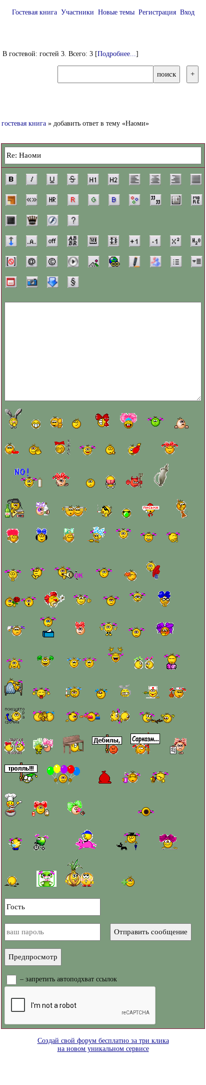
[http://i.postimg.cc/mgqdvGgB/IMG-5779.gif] (177, 746)
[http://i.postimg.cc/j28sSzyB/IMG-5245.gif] (173, 537)
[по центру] (155, 179)
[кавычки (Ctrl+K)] (31, 199)
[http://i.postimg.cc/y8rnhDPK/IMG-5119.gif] (104, 573)
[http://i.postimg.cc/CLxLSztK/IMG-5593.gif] (42, 535)
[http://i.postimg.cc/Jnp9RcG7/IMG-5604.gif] (54, 599)
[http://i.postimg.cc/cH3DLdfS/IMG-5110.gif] (12, 448)
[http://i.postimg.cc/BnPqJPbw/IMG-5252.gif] (119, 715)
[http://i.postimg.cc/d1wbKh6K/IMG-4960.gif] (112, 449)
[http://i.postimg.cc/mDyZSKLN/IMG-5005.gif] (86, 839)
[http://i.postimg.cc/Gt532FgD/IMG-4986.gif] (145, 743)
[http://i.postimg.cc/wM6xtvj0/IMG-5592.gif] (155, 420)
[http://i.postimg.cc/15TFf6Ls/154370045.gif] (13, 688)
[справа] (175, 179)
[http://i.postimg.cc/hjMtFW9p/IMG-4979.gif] (42, 691)
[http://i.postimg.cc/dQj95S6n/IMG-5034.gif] (116, 657)
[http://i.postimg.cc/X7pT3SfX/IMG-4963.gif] (150, 510)
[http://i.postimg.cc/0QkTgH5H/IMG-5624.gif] (128, 421)
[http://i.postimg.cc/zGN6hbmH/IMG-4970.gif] (14, 663)
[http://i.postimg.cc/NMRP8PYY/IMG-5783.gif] (41, 842)
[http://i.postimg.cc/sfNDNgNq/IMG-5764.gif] (21, 774)
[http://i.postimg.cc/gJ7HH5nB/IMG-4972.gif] (129, 575)
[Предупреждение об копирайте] (52, 261)
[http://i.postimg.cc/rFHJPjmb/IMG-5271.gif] (82, 661)
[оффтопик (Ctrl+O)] (52, 240)
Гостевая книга (34, 12)
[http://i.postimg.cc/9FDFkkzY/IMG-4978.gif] (45, 661)
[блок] (176, 199)
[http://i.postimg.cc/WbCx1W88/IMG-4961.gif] (88, 483)
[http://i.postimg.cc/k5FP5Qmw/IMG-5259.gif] (74, 511)
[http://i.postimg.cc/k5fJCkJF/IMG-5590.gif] (69, 535)
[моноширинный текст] (93, 240)
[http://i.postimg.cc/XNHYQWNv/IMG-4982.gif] (101, 693)
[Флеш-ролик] (52, 220)
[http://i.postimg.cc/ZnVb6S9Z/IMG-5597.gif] (79, 873)
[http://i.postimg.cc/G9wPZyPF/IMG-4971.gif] (70, 573)
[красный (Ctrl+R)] (73, 199)
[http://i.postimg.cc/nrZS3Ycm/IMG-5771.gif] (97, 535)
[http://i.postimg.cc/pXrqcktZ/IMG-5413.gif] (24, 478)
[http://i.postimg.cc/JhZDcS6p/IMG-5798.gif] (144, 661)
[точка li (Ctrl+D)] (176, 261)
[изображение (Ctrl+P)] (93, 261)
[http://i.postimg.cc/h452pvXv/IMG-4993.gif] (109, 629)
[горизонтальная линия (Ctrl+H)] (52, 199)
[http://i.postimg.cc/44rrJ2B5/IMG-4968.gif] (124, 535)
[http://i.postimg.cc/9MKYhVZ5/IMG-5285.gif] (83, 598)
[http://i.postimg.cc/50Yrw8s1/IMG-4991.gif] (48, 627)
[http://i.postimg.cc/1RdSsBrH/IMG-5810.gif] (77, 809)
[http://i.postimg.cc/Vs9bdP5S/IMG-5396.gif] (20, 601)
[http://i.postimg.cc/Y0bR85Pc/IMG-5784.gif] (46, 879)
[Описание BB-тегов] (73, 220)
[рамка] (11, 199)
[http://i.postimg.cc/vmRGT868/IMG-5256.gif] (12, 879)
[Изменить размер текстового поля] (11, 240)
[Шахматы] (32, 220)
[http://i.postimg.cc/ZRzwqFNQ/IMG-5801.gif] (43, 746)
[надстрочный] (175, 240)
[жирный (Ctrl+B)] (11, 179)
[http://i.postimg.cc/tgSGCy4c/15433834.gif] (43, 717)
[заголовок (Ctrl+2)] (113, 179)
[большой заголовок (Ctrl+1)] (93, 179)
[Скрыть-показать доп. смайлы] (127, 881)
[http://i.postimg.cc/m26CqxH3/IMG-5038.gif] (63, 774)
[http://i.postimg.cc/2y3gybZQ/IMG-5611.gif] (13, 535)
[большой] (134, 240)
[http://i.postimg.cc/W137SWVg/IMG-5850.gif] (165, 630)
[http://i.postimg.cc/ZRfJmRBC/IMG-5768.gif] (62, 481)
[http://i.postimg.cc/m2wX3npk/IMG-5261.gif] (38, 573)
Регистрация (157, 12)
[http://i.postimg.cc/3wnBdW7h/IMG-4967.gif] (178, 507)
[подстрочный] (196, 240)
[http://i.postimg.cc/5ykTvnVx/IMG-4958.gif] (135, 480)
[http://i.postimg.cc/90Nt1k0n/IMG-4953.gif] (35, 449)
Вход (187, 12)
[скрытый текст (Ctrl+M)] (196, 199)
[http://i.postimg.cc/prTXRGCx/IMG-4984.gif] (107, 744)
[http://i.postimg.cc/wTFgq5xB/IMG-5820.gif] (100, 421)
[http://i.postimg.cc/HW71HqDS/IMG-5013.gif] (73, 744)
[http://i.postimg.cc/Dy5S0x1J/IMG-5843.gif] (165, 599)
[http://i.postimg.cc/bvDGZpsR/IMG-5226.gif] (105, 777)
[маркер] (134, 261)
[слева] (134, 179)
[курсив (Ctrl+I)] (31, 179)
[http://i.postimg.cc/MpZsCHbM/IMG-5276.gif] (137, 599)
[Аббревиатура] (72, 240)
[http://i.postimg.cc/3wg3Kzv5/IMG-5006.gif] (133, 837)
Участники (77, 12)
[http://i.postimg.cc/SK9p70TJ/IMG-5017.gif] (171, 660)
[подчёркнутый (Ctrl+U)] (52, 179)
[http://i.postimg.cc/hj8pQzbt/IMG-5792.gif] (169, 448)
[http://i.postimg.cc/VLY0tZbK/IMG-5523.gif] (157, 566)
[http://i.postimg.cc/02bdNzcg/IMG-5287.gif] (60, 447)
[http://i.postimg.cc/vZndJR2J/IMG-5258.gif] (15, 631)
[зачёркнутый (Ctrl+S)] (72, 179)
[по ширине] (196, 179)
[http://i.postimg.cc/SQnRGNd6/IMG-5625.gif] (13, 805)
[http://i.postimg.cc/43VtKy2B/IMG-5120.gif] (81, 716)
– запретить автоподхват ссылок (67, 979)
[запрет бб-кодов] (11, 261)
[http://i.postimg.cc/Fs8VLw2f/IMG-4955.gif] (127, 513)
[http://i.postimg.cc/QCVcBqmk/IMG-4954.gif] (104, 510)
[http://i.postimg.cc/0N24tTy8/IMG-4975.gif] (111, 600)
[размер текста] (113, 240)
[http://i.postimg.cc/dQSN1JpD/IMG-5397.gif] (14, 841)
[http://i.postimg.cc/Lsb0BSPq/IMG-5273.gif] (110, 482)
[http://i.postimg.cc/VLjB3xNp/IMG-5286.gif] (157, 717)
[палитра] (134, 199)
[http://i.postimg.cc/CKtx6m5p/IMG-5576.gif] (126, 691)
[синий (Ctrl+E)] (114, 199)
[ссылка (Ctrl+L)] (114, 261)
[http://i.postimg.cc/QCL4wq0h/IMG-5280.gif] (148, 537)
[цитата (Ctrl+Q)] (155, 199)
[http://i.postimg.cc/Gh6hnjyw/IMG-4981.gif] (72, 692)
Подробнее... (117, 54)
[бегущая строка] (31, 240)
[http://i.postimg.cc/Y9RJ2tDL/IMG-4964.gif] (161, 476)
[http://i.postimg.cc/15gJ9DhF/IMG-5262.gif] (87, 449)
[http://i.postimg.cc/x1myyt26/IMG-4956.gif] (140, 446)
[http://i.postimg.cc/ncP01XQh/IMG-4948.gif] (36, 424)
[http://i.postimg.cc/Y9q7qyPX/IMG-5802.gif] (14, 746)
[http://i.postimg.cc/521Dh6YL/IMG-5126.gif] (40, 809)
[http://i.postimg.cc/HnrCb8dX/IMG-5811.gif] (131, 777)
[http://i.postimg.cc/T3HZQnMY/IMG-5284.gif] (181, 423)
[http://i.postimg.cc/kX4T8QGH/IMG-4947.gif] (13, 418)
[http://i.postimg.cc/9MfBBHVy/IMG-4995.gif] (159, 777)
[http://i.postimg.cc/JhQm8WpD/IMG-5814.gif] (43, 510)
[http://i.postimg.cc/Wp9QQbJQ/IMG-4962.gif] (14, 508)
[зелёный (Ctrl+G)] (93, 199)
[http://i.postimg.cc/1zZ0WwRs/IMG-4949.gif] (56, 422)
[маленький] (155, 240)
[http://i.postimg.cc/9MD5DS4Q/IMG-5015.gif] (179, 692)
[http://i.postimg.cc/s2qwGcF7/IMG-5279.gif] (151, 692)
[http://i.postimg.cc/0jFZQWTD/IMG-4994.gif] (137, 631)
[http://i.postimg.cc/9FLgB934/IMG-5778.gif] (146, 811)
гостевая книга (24, 123)
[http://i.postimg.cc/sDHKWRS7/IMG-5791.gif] (14, 716)
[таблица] (11, 220)
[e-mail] (31, 261)
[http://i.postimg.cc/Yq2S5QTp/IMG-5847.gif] (170, 842)
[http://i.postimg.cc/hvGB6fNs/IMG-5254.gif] (12, 575)
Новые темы (116, 12)
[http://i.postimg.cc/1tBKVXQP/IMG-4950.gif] (77, 423)
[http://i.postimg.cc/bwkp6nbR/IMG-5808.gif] (80, 630)
